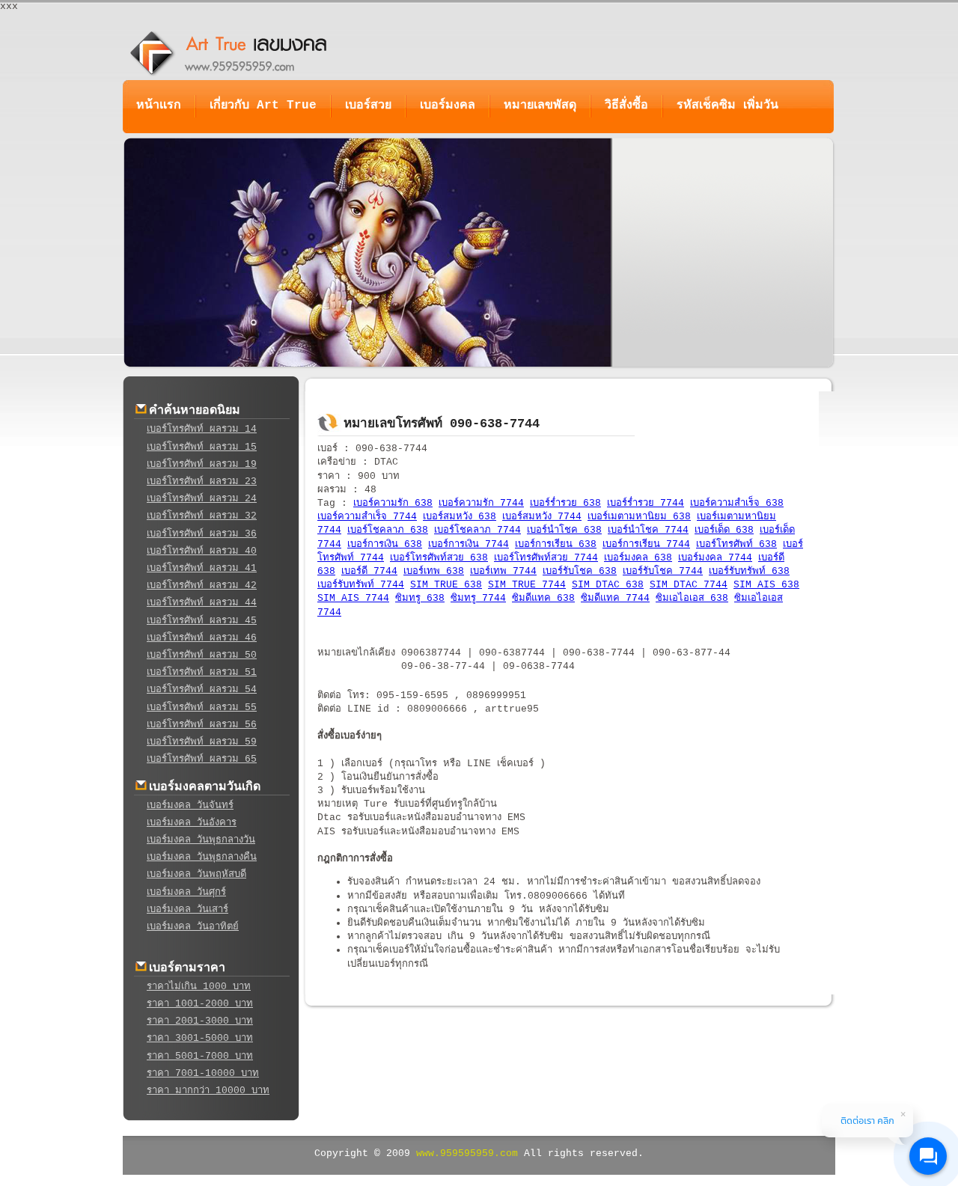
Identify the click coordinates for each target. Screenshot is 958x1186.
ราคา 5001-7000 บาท (200, 1056)
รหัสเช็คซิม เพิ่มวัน (727, 105)
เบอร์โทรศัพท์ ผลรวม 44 (202, 602)
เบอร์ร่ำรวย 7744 (645, 503)
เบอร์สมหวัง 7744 (542, 516)
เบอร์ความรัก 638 (393, 503)
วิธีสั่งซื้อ (626, 105)
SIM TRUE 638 (446, 584)
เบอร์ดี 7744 (369, 571)
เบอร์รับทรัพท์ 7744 (360, 584)
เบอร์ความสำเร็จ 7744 (367, 516)
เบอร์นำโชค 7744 (648, 530)
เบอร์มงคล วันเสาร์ (187, 909)
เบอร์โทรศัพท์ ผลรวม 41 (202, 568)
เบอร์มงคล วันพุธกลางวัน (201, 840)
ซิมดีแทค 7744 (615, 598)
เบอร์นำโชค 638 (564, 530)
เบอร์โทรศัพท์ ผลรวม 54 (202, 689)
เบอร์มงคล (447, 105)
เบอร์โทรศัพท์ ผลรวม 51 (202, 672)
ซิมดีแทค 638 (543, 598)
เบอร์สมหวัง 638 (459, 516)
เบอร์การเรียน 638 (556, 544)
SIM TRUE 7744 (527, 584)
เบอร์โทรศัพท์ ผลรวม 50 (202, 655)
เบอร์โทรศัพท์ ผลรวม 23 (202, 481)
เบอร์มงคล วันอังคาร (192, 822)
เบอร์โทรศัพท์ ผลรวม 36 (202, 533)
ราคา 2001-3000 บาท (200, 1021)
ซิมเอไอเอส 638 (692, 598)
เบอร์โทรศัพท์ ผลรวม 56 (202, 724)
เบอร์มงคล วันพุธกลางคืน (202, 857)
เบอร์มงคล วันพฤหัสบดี (196, 874)
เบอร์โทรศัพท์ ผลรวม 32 (202, 516)
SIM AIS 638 (766, 584)
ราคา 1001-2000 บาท (200, 1003)
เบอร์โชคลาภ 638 (387, 530)
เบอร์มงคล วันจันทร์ (190, 805)
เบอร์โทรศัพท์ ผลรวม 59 (202, 742)
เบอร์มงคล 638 (638, 557)
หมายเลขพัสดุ (540, 105)
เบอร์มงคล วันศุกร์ (186, 892)
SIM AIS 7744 (353, 598)
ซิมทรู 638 (420, 598)
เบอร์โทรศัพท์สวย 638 (439, 557)
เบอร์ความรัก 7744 (481, 503)
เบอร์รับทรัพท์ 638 (749, 571)
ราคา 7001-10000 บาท (203, 1073)
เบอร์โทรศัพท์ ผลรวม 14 (202, 429)
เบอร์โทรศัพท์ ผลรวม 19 (202, 464)
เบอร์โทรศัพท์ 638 (736, 544)
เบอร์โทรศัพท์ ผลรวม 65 (202, 759)
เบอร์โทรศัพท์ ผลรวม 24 (202, 498)
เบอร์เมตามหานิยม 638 (639, 516)
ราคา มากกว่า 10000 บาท (208, 1090)
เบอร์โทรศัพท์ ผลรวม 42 (202, 585)
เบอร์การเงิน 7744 (468, 544)
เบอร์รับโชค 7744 (663, 571)
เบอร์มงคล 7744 (715, 557)
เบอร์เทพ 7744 (503, 571)
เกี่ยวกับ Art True (263, 105)
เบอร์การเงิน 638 (384, 544)
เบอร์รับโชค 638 (580, 571)
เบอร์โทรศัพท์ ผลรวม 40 (202, 551)
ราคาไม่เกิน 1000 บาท (199, 986)
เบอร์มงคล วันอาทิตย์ (193, 926)
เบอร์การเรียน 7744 (646, 544)
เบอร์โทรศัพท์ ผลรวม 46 (202, 638)
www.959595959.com (467, 1153)
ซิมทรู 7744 (478, 598)
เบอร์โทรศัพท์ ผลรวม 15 (202, 447)
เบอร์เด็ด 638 (724, 530)
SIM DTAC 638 (608, 584)
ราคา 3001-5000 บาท (200, 1038)
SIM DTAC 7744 (688, 584)
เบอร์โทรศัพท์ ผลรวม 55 (202, 707)
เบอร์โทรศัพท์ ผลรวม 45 (202, 620)
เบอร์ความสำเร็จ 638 (737, 503)
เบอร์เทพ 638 (433, 571)
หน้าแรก (158, 105)
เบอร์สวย (368, 105)
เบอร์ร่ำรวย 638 (565, 503)
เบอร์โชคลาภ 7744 (477, 530)
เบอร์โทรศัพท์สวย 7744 (546, 557)
